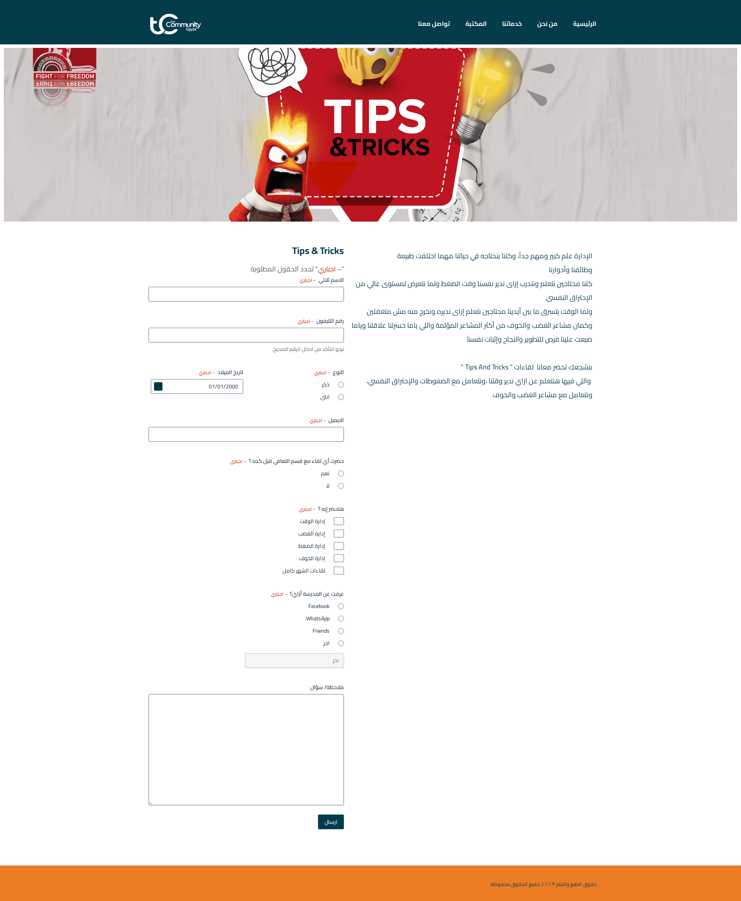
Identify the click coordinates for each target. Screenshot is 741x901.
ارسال (331, 822)
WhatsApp (318, 618)
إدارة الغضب (311, 533)
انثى (325, 397)
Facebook (319, 606)
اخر (326, 643)
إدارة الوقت (312, 521)
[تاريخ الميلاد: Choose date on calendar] (158, 386)
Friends (321, 631)
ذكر (326, 384)
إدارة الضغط (311, 546)
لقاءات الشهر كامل (304, 570)
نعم (325, 473)
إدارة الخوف (312, 558)
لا (328, 485)
